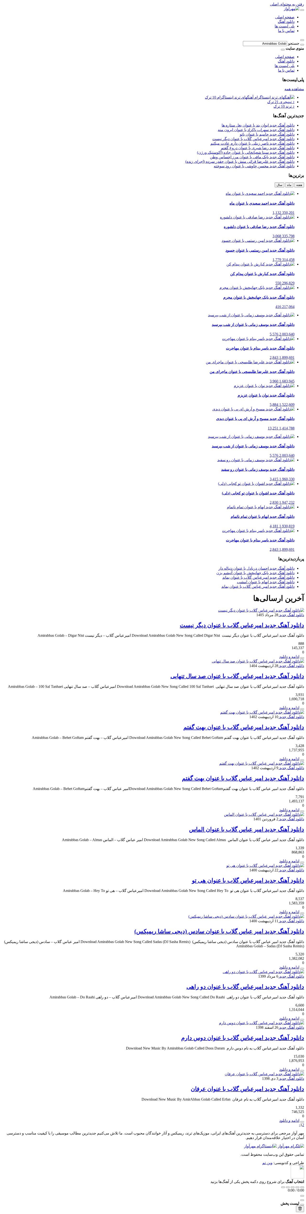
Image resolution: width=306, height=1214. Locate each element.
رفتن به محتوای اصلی (287, 4)
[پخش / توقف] (293, 1187)
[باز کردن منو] (302, 10)
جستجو (293, 43)
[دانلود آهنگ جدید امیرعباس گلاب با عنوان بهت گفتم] (262, 712)
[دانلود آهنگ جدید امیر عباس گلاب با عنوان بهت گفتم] (261, 763)
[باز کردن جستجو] (302, 40)
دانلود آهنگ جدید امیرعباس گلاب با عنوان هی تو (248, 880)
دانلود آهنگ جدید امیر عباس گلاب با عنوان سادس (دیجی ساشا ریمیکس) (219, 931)
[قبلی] (288, 1187)
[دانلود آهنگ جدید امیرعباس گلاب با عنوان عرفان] (264, 1074)
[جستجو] (302, 44)
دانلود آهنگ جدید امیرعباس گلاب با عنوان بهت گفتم (243, 727)
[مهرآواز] (291, 9)
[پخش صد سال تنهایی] (302, 709)
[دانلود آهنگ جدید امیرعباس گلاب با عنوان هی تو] (265, 866)
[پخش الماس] (302, 862)
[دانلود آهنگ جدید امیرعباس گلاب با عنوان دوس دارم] (261, 1023)
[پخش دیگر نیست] (302, 658)
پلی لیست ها (285, 26)
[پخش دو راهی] (302, 1019)
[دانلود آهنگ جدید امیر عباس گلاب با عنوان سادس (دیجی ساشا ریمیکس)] (246, 916)
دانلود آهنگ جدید (291, 615)
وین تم (267, 1163)
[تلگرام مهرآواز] (291, 1146)
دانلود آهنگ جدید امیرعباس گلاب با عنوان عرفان (247, 1089)
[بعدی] (297, 1187)
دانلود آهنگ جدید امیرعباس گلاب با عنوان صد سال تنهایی (237, 676)
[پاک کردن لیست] (300, 1209)
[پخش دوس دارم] (302, 1070)
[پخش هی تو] (302, 913)
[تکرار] (283, 1187)
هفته (299, 185)
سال (279, 185)
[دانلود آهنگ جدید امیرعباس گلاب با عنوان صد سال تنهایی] (258, 661)
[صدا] (302, 1196)
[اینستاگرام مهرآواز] (260, 1146)
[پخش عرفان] (302, 1122)
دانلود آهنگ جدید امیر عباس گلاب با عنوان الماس (246, 829)
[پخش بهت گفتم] (302, 760)
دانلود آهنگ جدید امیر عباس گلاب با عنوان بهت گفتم (243, 778)
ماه (289, 185)
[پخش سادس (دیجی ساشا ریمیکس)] (302, 968)
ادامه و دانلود (289, 657)
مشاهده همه (294, 89)
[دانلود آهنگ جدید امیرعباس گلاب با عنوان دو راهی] (263, 972)
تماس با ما (286, 31)
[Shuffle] (302, 1187)
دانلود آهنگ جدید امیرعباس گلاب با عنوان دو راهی (245, 987)
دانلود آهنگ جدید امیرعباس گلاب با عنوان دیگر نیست (242, 625)
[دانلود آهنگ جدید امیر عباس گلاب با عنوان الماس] (264, 814)
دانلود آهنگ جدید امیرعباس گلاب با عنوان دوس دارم (242, 1038)
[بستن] (302, 1204)
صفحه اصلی (285, 17)
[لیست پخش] (302, 1200)
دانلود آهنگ (286, 22)
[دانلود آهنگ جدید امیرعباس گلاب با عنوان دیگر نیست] (261, 610)
